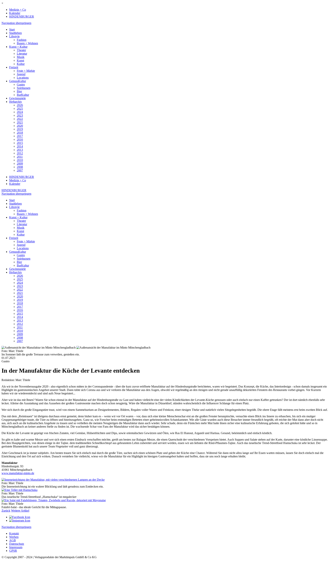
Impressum (15, 547)
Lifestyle (14, 36)
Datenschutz (16, 543)
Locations (23, 77)
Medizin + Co (17, 9)
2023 (20, 115)
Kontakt (14, 533)
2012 (20, 153)
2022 (20, 118)
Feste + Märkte (26, 70)
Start (12, 29)
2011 (20, 156)
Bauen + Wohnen (27, 43)
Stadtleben (15, 33)
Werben (14, 537)
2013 (20, 149)
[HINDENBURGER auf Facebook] (19, 517)
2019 (20, 129)
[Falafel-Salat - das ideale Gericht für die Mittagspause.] (54, 500)
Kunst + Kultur (18, 46)
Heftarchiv (15, 101)
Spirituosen (23, 88)
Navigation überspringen (16, 23)
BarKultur (23, 94)
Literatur (22, 53)
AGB (12, 540)
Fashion (21, 39)
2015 (20, 143)
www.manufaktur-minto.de (18, 473)
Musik (20, 57)
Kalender (14, 13)
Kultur (21, 63)
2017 (20, 136)
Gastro (21, 84)
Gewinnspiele (17, 98)
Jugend (21, 74)
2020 (20, 125)
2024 (20, 112)
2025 (20, 108)
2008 (20, 167)
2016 (20, 139)
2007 (20, 170)
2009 (20, 163)
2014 (20, 146)
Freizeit (13, 67)
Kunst (20, 60)
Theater (21, 50)
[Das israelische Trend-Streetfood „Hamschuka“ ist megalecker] (19, 490)
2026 (20, 105)
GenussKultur (17, 81)
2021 (20, 122)
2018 (20, 132)
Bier (19, 91)
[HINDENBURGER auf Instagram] (19, 520)
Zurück (6, 510)
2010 (20, 160)
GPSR (13, 550)
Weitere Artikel (20, 510)
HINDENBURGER (21, 16)
